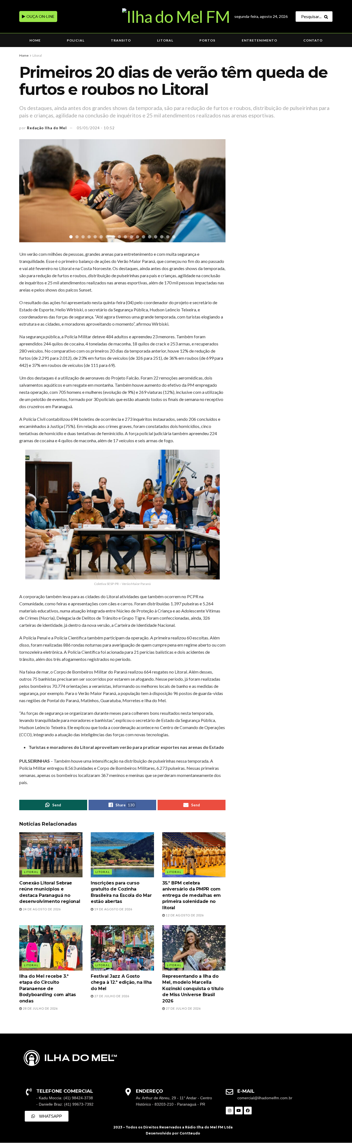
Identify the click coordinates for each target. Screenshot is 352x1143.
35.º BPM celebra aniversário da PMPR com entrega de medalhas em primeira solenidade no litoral (191, 895)
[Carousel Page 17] (167, 236)
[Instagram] (229, 1110)
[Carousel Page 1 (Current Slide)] (71, 236)
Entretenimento (259, 40)
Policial (75, 40)
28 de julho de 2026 (40, 1008)
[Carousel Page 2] (77, 236)
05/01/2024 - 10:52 (96, 128)
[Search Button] (327, 16)
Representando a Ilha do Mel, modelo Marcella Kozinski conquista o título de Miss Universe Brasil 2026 (192, 989)
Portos (207, 40)
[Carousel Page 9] (119, 236)
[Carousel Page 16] (161, 236)
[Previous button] (30, 190)
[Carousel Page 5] (95, 236)
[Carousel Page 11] (131, 236)
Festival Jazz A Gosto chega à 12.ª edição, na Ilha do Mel (121, 982)
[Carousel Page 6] (101, 236)
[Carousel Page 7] (107, 236)
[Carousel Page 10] (125, 236)
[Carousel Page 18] (173, 236)
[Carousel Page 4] (89, 236)
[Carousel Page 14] (149, 236)
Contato (313, 40)
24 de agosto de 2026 (41, 909)
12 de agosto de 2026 (184, 915)
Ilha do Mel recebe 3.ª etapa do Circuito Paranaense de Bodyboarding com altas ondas (47, 989)
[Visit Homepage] (176, 16)
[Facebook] (248, 1110)
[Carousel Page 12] (137, 236)
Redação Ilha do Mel (47, 128)
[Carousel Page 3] (83, 236)
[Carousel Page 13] (143, 236)
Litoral (165, 40)
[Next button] (214, 190)
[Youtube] (239, 1110)
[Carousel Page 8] (113, 236)
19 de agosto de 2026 (113, 909)
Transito (121, 40)
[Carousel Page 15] (155, 236)
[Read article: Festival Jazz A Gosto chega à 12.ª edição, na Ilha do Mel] (122, 947)
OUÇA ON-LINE (40, 16)
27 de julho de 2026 (111, 996)
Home (35, 40)
